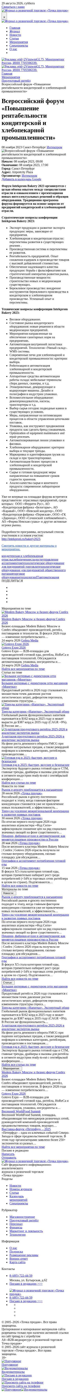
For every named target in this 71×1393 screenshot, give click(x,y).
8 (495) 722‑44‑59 (20, 1275)
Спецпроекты (18, 45)
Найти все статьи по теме (19, 782)
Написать (8, 1154)
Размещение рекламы (23, 1255)
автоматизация (49, 577)
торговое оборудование (13, 575)
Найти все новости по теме (20, 885)
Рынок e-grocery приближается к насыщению (32, 789)
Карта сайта (17, 1262)
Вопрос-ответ (18, 1258)
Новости (15, 35)
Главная (14, 27)
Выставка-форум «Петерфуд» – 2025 (26, 1129)
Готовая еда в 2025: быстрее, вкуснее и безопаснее (35, 764)
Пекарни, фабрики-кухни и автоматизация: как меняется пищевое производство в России (33, 837)
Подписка (16, 1251)
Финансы (15, 1227)
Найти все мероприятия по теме (23, 669)
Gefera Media (29, 640)
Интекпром (54, 147)
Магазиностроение (22, 1216)
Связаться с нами (13, 6)
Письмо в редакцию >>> (26, 1283)
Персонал (15, 1224)
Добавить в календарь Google (21, 179)
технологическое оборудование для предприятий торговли (33, 564)
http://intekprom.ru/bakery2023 (21, 539)
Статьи (14, 38)
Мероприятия (18, 42)
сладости (37, 559)
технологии (28, 577)
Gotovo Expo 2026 (14, 647)
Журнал (14, 31)
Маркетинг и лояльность (26, 1231)
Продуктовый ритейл (23, 1220)
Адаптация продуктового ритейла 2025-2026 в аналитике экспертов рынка (33, 738)
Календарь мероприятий (18, 1198)
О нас (13, 49)
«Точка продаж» (31, 793)
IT (37, 577)
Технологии (17, 1234)
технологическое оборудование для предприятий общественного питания (34, 570)
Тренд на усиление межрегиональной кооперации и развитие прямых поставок (35, 812)
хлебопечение (21, 559)
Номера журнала (20, 1189)
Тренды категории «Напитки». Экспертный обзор (35, 711)
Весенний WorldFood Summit (21, 1111)
